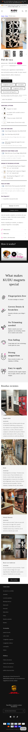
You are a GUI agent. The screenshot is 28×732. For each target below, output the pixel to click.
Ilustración (5, 605)
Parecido (5, 608)
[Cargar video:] (14, 254)
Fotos (4, 615)
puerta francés (6, 81)
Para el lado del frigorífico (10, 92)
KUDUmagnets (11, 729)
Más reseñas (14, 580)
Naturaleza (5, 612)
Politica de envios (7, 660)
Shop (6, 16)
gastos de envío (13, 65)
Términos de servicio (8, 667)
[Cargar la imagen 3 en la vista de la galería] (21, 54)
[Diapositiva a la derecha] (26, 54)
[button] (2, 11)
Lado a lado (6, 88)
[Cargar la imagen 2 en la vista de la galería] (14, 54)
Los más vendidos (7, 598)
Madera (5, 622)
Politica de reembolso (8, 663)
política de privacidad (8, 670)
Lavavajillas (21, 84)
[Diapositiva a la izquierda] (1, 54)
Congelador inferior (18, 88)
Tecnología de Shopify (18, 729)
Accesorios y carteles (8, 591)
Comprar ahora (14, 210)
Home (2, 16)
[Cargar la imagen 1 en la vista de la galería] (7, 54)
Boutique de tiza (7, 601)
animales (5, 594)
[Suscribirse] (23, 711)
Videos (4, 650)
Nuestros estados (7, 619)
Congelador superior (8, 84)
